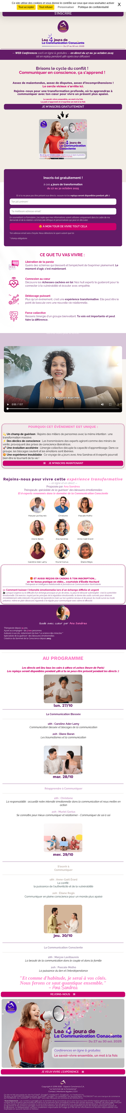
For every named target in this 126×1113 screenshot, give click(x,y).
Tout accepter (26, 7)
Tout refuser (46, 7)
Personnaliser (66, 7)
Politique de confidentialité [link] (93, 7)
